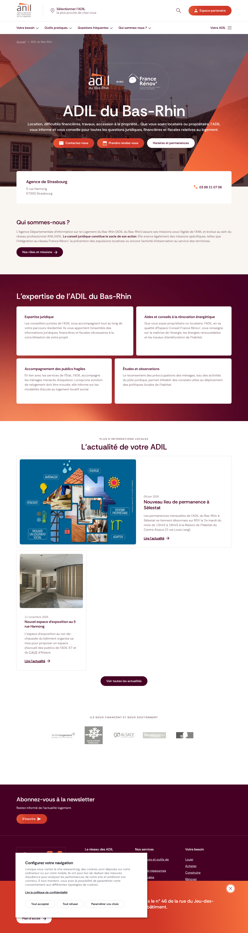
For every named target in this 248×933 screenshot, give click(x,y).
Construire (193, 873)
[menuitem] (28, 27)
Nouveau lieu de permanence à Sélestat (176, 505)
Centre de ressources (150, 871)
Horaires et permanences (171, 143)
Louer (189, 859)
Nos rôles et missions (37, 252)
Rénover (191, 879)
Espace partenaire (213, 11)
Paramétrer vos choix (105, 904)
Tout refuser (70, 904)
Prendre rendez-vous (123, 143)
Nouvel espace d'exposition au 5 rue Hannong (50, 624)
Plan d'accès (31, 918)
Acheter (191, 866)
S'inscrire (28, 819)
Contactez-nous (76, 143)
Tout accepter (40, 904)
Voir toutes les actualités (124, 681)
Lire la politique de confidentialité (46, 892)
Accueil (21, 41)
